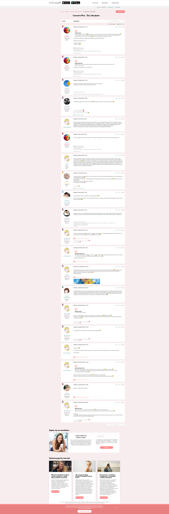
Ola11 (67, 163)
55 (110, 21)
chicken (67, 274)
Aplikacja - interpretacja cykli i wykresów (73, 11)
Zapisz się (106, 447)
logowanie (117, 7)
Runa (67, 181)
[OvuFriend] (54, 3)
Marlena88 (67, 218)
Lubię (119, 27)
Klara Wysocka (67, 238)
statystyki (95, 3)
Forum (62, 11)
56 (112, 21)
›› (123, 21)
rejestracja (110, 7)
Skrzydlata (66, 106)
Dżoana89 (67, 88)
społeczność (115, 3)
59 (119, 424)
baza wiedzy (105, 3)
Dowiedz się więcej (87, 508)
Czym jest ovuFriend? (101, 7)
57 (115, 424)
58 (117, 424)
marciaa (67, 393)
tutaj (101, 443)
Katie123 (67, 296)
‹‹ (106, 21)
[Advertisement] (54, 28)
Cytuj (116, 27)
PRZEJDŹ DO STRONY (84, 511)
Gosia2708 (67, 200)
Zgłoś (123, 27)
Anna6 (66, 35)
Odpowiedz (120, 11)
